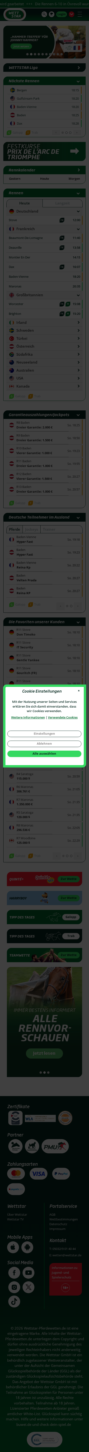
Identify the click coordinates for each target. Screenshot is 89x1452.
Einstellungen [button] (44, 733)
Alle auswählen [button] (44, 753)
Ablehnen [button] (44, 743)
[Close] (78, 691)
